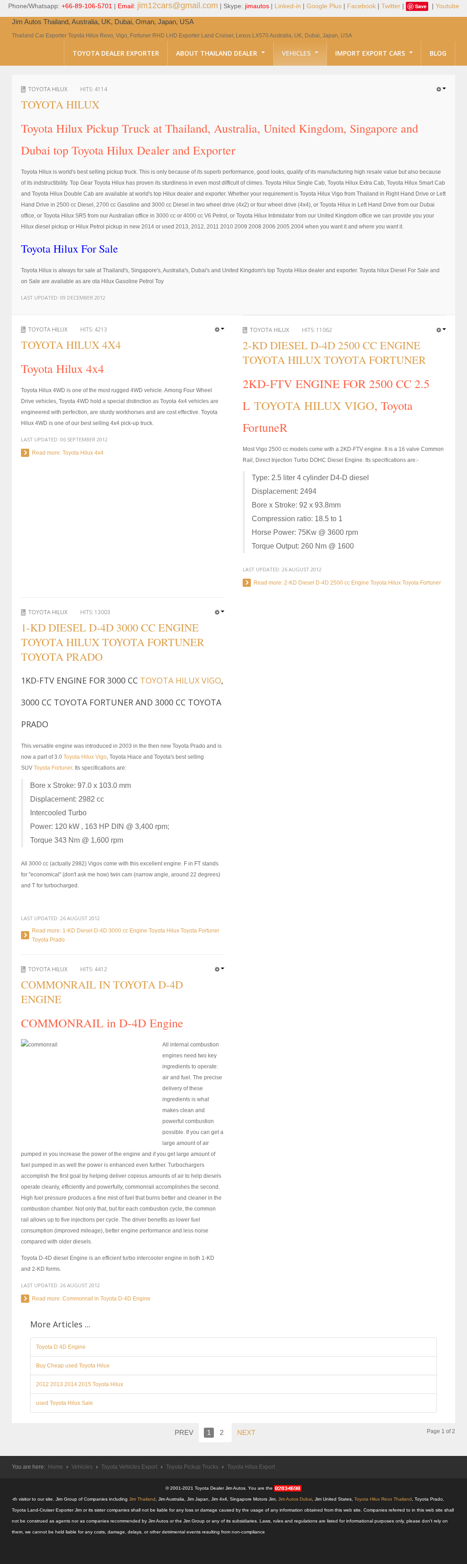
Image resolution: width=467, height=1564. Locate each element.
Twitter (390, 6)
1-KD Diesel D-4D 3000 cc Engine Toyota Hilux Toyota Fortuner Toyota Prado (112, 642)
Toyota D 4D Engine (61, 1347)
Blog (438, 53)
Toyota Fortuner (53, 768)
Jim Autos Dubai (295, 1499)
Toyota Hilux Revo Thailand (383, 1499)
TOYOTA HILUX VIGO (314, 405)
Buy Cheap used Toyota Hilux (72, 1365)
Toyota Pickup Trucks (192, 1467)
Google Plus (324, 6)
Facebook (361, 6)
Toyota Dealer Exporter (116, 53)
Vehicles (297, 53)
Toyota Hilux (47, 89)
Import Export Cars (371, 53)
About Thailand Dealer (217, 53)
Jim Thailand (142, 1499)
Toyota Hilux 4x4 (71, 344)
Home (55, 1467)
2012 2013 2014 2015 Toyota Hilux (79, 1384)
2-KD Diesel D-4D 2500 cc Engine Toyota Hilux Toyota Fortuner (334, 352)
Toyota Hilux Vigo (85, 757)
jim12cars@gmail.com (177, 5)
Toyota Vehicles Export (129, 1467)
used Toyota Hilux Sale (64, 1403)
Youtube (447, 6)
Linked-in (288, 6)
